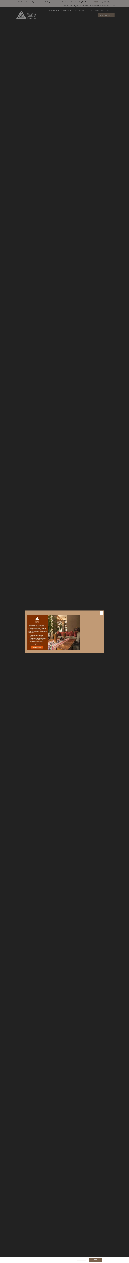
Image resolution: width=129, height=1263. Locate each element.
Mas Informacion (81, 1260)
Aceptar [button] (95, 1260)
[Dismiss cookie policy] (113, 1260)
